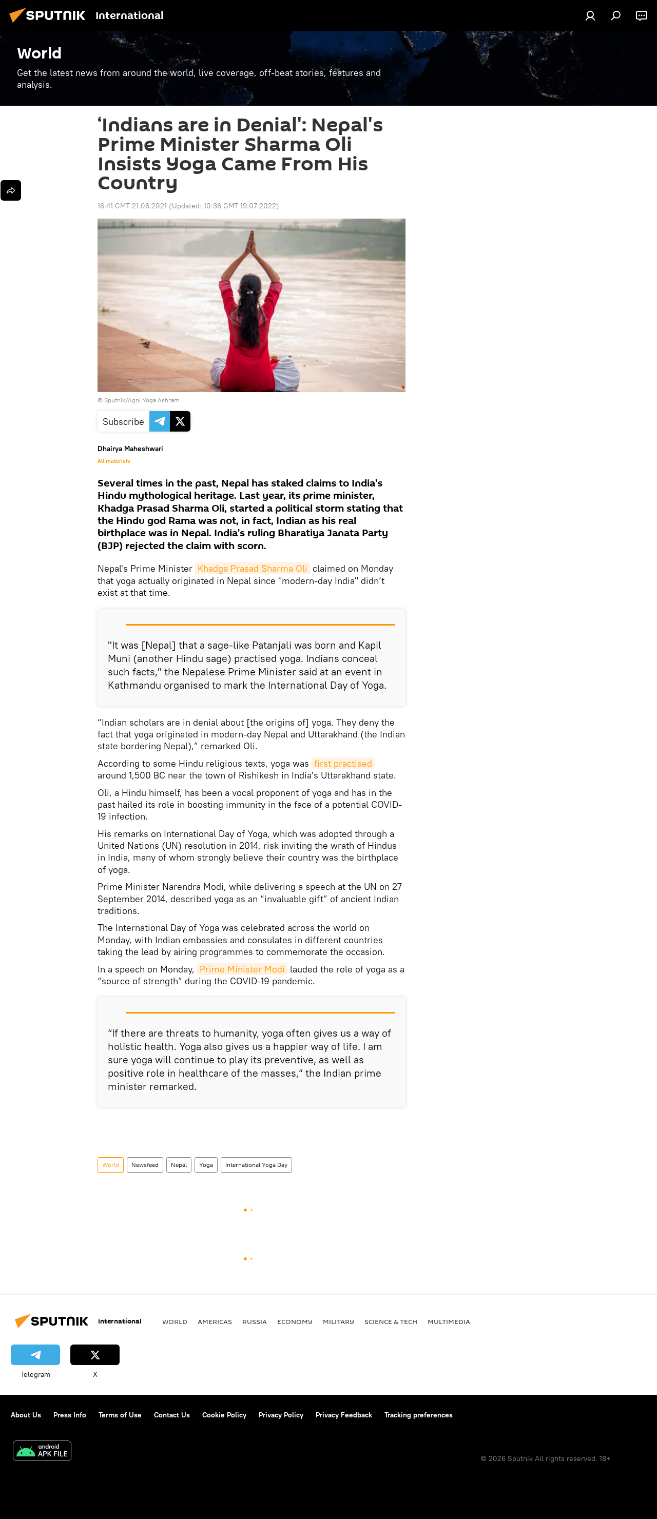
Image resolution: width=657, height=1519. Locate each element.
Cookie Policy (224, 1414)
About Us (26, 1414)
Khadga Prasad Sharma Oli (252, 568)
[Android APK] (42, 1452)
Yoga (206, 1165)
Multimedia (449, 1321)
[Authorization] (590, 15)
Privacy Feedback (344, 1414)
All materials (114, 460)
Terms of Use (120, 1414)
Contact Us (172, 1414)
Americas (215, 1321)
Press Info (69, 1414)
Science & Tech (390, 1321)
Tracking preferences (418, 1414)
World (110, 1165)
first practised (343, 763)
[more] (11, 190)
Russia (254, 1321)
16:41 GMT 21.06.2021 (132, 205)
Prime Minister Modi (242, 969)
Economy (295, 1321)
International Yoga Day (256, 1165)
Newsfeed (145, 1165)
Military (338, 1321)
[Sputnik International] (50, 24)
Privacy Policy (281, 1414)
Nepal (179, 1165)
